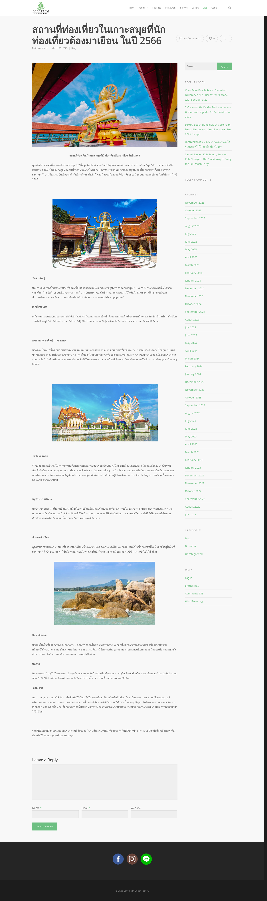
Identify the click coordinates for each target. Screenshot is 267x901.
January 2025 (193, 280)
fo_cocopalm (41, 48)
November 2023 (194, 389)
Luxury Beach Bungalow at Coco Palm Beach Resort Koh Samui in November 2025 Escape (208, 129)
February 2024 (194, 366)
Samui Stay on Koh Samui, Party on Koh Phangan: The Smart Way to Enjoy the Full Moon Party (208, 159)
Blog (205, 7)
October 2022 (193, 491)
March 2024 (192, 358)
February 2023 (194, 460)
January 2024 (193, 374)
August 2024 (192, 319)
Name (37, 808)
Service (184, 7)
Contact (215, 7)
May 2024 (191, 343)
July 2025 (190, 233)
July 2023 (190, 421)
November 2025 (194, 202)
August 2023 (192, 413)
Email (86, 808)
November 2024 (194, 296)
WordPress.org (194, 601)
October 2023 (193, 397)
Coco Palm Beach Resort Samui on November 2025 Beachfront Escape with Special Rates (206, 94)
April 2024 (191, 350)
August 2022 (192, 506)
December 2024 (194, 288)
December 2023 (194, 382)
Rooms (142, 7)
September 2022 (195, 499)
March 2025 (192, 265)
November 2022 (194, 483)
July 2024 (190, 327)
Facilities (156, 7)
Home (131, 7)
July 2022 (190, 514)
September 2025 (195, 218)
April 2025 (191, 257)
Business (190, 546)
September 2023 (195, 405)
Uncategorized (194, 554)
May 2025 (191, 249)
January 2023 (193, 467)
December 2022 (194, 475)
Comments (194, 593)
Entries (192, 585)
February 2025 (194, 272)
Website (136, 808)
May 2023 (191, 436)
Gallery (195, 7)
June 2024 (191, 335)
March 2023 (192, 452)
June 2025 (191, 241)
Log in (188, 578)
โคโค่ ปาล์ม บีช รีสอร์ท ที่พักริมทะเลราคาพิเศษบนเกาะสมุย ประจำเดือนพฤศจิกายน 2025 (208, 112)
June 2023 (191, 428)
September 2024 (195, 311)
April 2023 (191, 444)
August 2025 (192, 226)
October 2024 (193, 304)
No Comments (192, 38)
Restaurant (170, 7)
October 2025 (193, 210)
